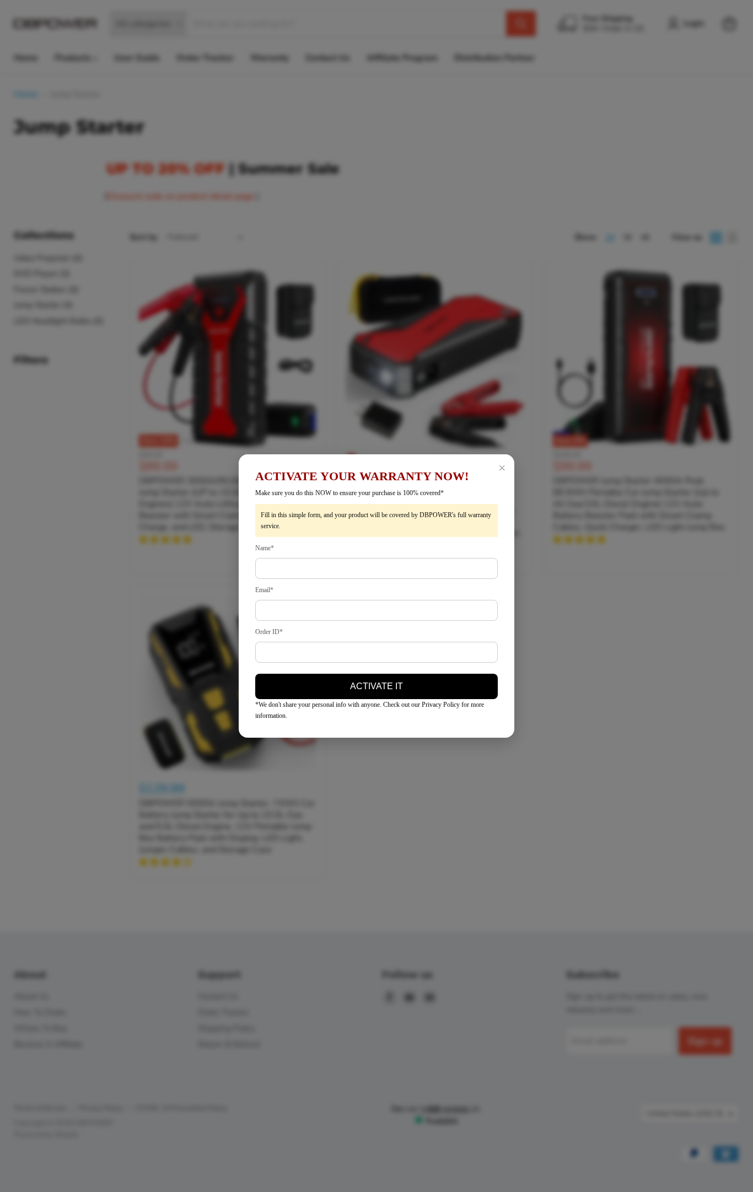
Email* (264, 590)
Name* (264, 548)
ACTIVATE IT (376, 686)
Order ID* (269, 632)
